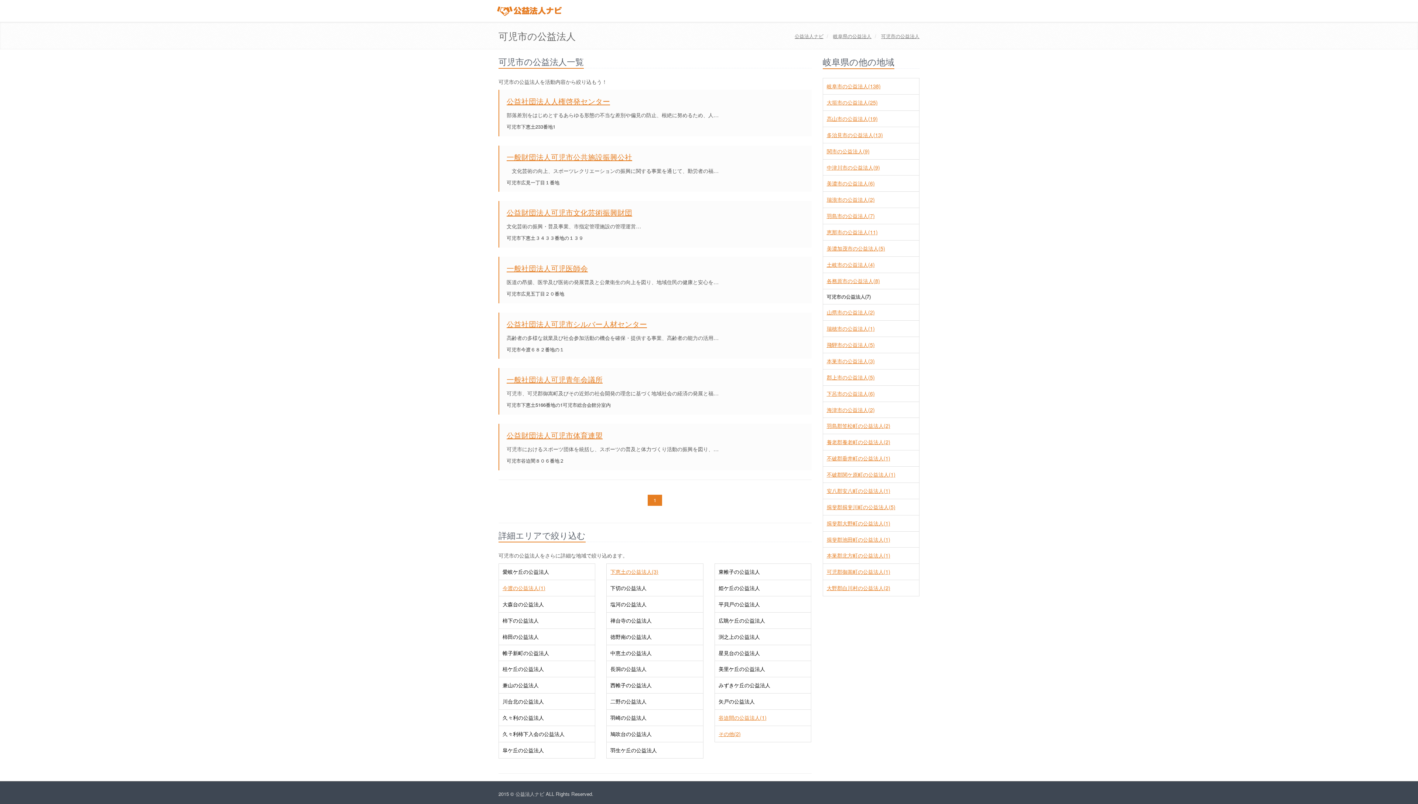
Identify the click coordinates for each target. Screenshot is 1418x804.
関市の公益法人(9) (848, 151)
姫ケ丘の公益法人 (739, 588)
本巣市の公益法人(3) (851, 361)
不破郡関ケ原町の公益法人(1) (861, 474)
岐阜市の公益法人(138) (854, 86)
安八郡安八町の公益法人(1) (858, 490)
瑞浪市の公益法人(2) (851, 199)
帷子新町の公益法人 (526, 653)
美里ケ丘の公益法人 (742, 668)
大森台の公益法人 (523, 604)
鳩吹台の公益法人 (631, 733)
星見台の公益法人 (739, 653)
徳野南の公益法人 (631, 636)
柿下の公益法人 (521, 620)
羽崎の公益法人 (628, 717)
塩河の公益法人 (628, 604)
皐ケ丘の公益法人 (523, 750)
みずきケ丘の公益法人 (744, 685)
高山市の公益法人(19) (852, 118)
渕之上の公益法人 (739, 636)
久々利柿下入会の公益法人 (534, 733)
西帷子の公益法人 (631, 685)
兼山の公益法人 (521, 685)
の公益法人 (852, 36)
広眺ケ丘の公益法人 (742, 620)
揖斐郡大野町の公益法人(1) (858, 523)
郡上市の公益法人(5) (851, 377)
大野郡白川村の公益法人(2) (858, 588)
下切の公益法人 (628, 588)
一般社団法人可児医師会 (547, 268)
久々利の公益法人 (523, 717)
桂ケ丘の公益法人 (523, 668)
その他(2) (730, 733)
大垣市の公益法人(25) (852, 102)
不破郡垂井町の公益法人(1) (858, 458)
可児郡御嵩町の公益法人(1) (858, 571)
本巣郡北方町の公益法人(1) (858, 555)
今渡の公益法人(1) (524, 588)
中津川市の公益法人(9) (853, 167)
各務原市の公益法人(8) (853, 281)
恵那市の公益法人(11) (852, 232)
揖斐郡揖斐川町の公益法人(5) (861, 507)
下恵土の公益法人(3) (634, 571)
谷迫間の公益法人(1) (743, 717)
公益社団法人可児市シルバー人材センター (577, 323)
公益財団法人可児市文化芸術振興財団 (569, 212)
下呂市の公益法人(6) (851, 393)
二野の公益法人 (628, 701)
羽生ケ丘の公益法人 (633, 750)
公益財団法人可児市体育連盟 (555, 435)
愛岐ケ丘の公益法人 (526, 571)
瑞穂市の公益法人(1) (851, 328)
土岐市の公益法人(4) (851, 264)
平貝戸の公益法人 (739, 604)
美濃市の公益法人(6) (851, 183)
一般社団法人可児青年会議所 (555, 379)
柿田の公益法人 (521, 636)
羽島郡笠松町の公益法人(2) (858, 425)
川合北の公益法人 (523, 701)
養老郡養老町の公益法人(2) (858, 442)
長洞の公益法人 (628, 668)
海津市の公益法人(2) (851, 409)
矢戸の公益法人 (737, 701)
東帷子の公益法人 (739, 571)
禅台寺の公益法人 (631, 620)
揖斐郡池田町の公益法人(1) (858, 539)
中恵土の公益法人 (631, 653)
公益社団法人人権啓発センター (558, 101)
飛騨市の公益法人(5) (851, 344)
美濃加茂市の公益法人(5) (856, 248)
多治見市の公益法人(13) (855, 135)
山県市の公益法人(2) (851, 312)
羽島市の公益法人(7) (851, 215)
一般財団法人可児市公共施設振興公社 (569, 156)
